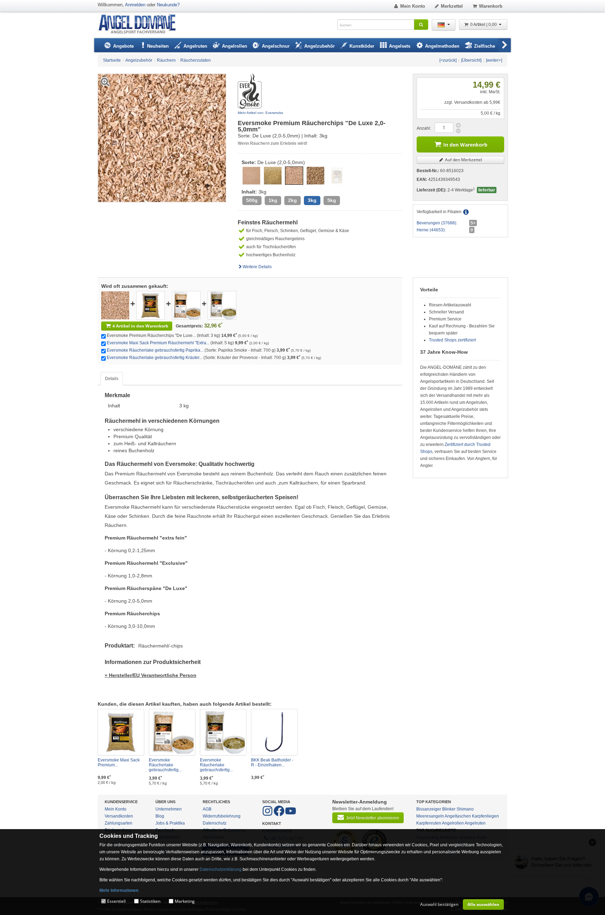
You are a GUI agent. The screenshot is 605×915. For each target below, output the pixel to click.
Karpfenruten (428, 823)
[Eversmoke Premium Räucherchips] (115, 305)
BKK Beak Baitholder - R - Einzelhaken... (272, 762)
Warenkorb (490, 6)
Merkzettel (452, 6)
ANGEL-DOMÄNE (140, 24)
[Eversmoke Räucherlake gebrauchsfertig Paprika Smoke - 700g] (186, 305)
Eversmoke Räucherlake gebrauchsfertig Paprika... (155, 350)
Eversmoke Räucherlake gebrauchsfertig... (165, 765)
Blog (159, 816)
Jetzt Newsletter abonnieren (372, 817)
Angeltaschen (458, 816)
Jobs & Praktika (170, 823)
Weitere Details (257, 266)
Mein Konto (412, 6)
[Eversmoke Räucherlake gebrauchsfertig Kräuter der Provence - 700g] (222, 305)
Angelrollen (453, 823)
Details (111, 378)
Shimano (465, 809)
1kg (273, 200)
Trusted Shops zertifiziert (452, 340)
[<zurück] (448, 60)
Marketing (185, 901)
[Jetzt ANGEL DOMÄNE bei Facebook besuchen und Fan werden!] (268, 814)
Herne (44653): (431, 230)
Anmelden (135, 4)
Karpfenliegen (485, 816)
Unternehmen (168, 809)
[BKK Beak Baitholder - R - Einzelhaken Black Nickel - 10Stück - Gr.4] (274, 732)
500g (252, 200)
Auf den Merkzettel (463, 160)
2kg (292, 200)
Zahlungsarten (118, 823)
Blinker (449, 809)
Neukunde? (168, 4)
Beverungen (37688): (437, 223)
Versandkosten (119, 816)
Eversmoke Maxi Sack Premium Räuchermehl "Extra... (158, 342)
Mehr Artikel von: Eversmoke (260, 113)
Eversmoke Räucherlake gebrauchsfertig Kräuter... (154, 357)
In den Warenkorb (465, 144)
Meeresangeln (430, 816)
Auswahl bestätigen (439, 904)
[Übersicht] (471, 60)
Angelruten (475, 823)
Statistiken (150, 901)
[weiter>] (494, 60)
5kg (331, 200)
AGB (207, 809)
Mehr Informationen (118, 890)
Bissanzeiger (428, 809)
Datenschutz (215, 823)
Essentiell (116, 901)
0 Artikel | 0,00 (484, 24)
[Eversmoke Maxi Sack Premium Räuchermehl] (150, 305)
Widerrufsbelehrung (222, 816)
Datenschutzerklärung (221, 869)
